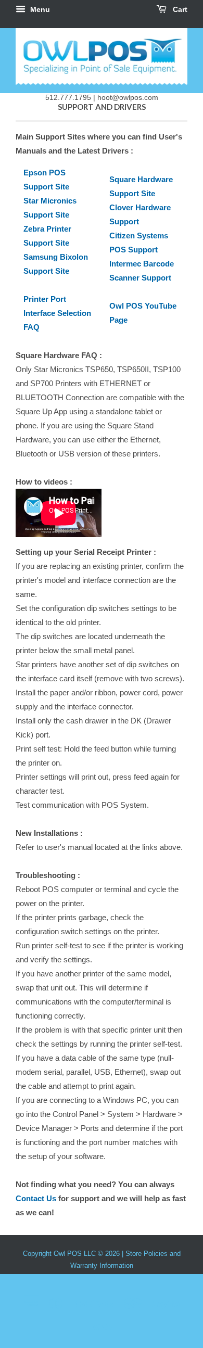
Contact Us (36, 1198)
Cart (179, 9)
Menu (39, 9)
